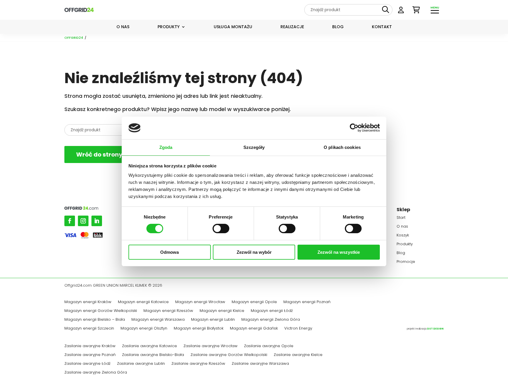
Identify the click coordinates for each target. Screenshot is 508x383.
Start (401, 218)
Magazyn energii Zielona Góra (270, 320)
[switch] (221, 228)
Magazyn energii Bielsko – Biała (94, 320)
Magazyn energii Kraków (87, 302)
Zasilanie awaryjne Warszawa (260, 364)
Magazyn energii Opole (254, 302)
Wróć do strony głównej (112, 154)
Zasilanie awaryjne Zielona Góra (95, 372)
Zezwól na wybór (254, 252)
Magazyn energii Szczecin (89, 328)
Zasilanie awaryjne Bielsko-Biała (153, 355)
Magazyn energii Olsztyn (144, 328)
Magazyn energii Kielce (222, 311)
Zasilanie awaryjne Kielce (298, 355)
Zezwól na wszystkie (338, 252)
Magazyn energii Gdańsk (254, 328)
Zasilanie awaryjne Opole (268, 346)
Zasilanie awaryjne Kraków (90, 346)
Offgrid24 (73, 37)
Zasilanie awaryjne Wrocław (210, 346)
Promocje (406, 262)
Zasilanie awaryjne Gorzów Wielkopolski (228, 355)
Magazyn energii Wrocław (200, 302)
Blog (338, 27)
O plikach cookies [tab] (342, 147)
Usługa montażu (233, 27)
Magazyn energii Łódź (272, 311)
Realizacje (292, 27)
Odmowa (169, 252)
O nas (122, 27)
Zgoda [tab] (166, 147)
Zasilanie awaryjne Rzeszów (198, 364)
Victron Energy (298, 328)
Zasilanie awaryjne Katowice (149, 346)
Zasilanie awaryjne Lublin (141, 364)
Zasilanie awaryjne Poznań (90, 355)
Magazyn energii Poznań (306, 302)
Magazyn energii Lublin (213, 320)
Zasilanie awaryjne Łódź (87, 364)
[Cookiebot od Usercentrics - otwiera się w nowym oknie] (354, 127)
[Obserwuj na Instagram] (83, 221)
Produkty (169, 27)
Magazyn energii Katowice (143, 302)
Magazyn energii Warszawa (158, 320)
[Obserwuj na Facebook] (69, 221)
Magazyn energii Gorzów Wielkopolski (100, 311)
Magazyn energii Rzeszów (168, 311)
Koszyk (403, 235)
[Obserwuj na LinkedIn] (96, 221)
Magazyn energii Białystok (198, 328)
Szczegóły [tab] (254, 147)
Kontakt (382, 27)
